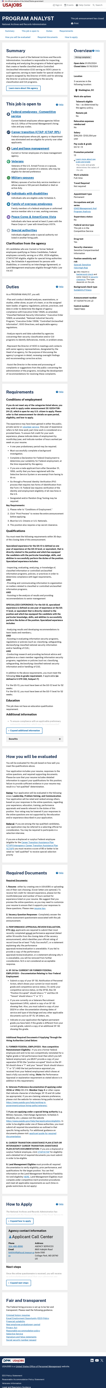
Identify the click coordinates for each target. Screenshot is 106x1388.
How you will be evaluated (17, 37)
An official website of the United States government (24, 1)
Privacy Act (11, 1327)
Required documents (48, 37)
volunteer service (30, 427)
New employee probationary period (23, 1324)
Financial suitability (15, 1321)
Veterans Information (11, 1383)
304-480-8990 (15, 1246)
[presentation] (87, 90)
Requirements (66, 31)
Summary (9, 31)
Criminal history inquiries (18, 1315)
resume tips (39, 908)
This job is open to (30, 31)
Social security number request (21, 1340)
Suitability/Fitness (83, 290)
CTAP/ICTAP (44, 1152)
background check (84, 274)
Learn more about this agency (23, 88)
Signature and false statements (21, 1337)
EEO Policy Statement (12, 1375)
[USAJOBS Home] (13, 5)
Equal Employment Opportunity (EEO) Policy (27, 1318)
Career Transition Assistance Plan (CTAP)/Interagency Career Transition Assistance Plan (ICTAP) (32, 845)
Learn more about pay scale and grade (86, 160)
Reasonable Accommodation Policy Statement (23, 1379)
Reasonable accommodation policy (23, 1331)
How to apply (71, 37)
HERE (26, 1177)
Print (76, 23)
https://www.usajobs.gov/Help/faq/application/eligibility (33, 1121)
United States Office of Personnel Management (38, 1366)
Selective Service (14, 1334)
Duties (49, 31)
